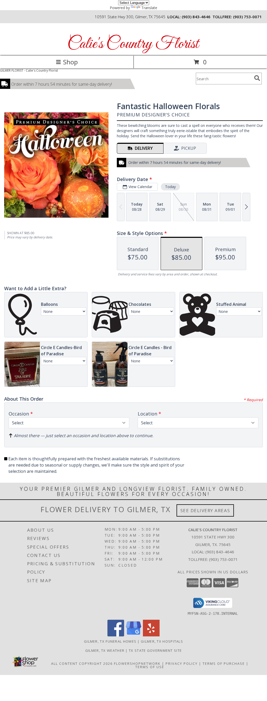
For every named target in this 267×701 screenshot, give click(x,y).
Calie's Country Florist (133, 44)
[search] (257, 78)
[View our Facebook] (115, 634)
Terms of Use (149, 667)
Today (170, 186)
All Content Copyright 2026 (82, 663)
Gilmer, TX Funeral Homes (110, 641)
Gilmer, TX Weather (104, 650)
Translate (149, 7)
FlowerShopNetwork (137, 663)
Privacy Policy (182, 663)
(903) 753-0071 (247, 16)
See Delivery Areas (205, 510)
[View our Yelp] (151, 634)
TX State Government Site (155, 650)
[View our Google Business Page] (133, 634)
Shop (70, 62)
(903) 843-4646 (196, 16)
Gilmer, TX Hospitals (162, 641)
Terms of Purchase (224, 663)
